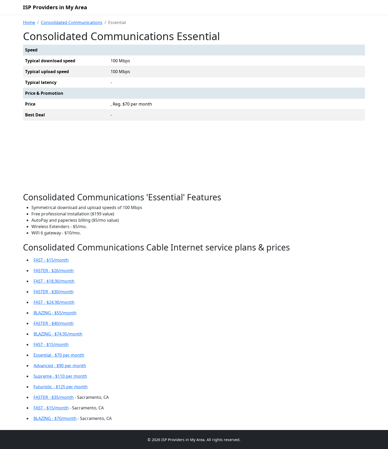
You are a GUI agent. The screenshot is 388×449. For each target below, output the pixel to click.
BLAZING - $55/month (55, 313)
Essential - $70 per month (59, 355)
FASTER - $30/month (54, 292)
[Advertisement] (194, 158)
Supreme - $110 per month (60, 376)
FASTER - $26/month (54, 270)
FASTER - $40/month (54, 323)
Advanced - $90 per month (60, 365)
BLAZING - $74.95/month (58, 334)
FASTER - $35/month (54, 397)
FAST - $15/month (51, 260)
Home (29, 22)
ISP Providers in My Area (55, 7)
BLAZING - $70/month (55, 418)
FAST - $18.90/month (54, 281)
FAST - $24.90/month (54, 302)
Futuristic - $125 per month (61, 387)
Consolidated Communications (71, 22)
